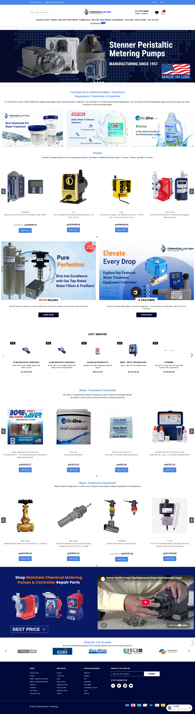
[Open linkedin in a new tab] (125, 686)
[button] (32, 129)
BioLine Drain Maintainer (73, 455)
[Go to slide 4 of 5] (100, 82)
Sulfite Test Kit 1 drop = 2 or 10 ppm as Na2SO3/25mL (170, 455)
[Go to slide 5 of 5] (103, 82)
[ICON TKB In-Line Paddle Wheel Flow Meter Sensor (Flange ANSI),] (62, 350)
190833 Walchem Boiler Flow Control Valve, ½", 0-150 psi (25, 543)
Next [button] (192, 355)
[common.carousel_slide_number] (97, 56)
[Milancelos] (48, 270)
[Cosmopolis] (146, 270)
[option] (27, 651)
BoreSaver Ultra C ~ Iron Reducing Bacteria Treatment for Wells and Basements (25, 456)
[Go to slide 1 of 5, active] (92, 82)
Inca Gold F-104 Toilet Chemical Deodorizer (121, 455)
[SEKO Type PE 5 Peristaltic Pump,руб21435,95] (133, 350)
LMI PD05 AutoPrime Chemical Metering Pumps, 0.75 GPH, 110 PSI (73, 216)
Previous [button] (3, 355)
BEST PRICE (26, 629)
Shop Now (48, 315)
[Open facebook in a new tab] (113, 686)
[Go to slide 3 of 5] (97, 82)
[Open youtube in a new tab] (131, 686)
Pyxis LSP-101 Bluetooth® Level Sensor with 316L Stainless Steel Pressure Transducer (169, 545)
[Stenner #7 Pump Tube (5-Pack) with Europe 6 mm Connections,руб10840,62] (169, 350)
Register (145, 13)
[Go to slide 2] (191, 191)
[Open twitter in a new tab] (119, 686)
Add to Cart (25, 230)
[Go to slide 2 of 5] (94, 82)
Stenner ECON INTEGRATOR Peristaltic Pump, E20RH (25, 215)
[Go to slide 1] (3, 191)
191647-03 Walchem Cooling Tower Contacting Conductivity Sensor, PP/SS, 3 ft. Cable (73, 545)
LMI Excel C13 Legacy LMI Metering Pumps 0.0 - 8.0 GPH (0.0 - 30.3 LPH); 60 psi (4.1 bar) (122, 216)
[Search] (32, 12)
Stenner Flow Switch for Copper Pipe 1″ (121, 543)
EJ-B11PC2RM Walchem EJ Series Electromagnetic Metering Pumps (169, 216)
